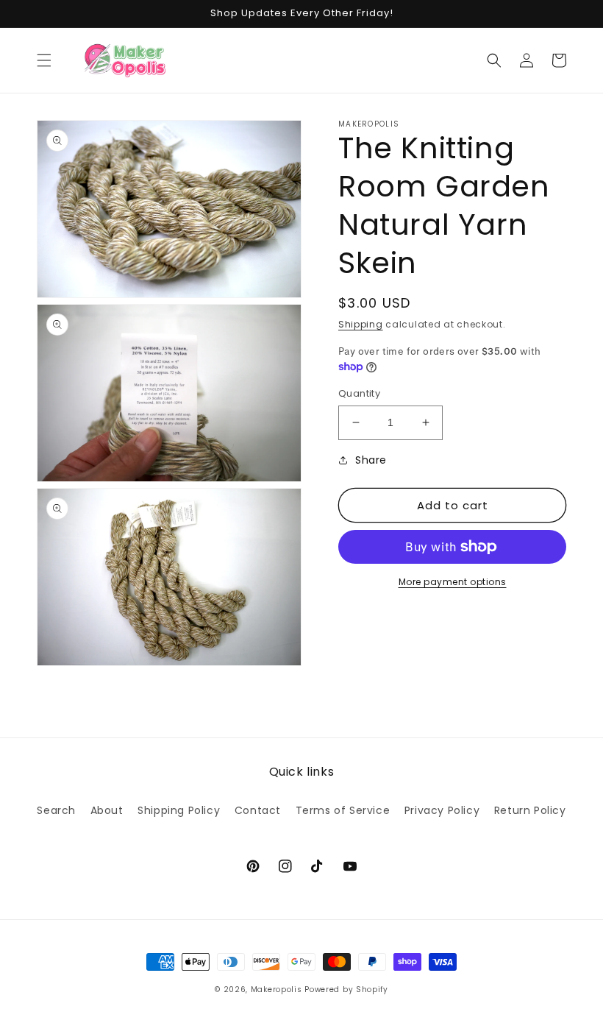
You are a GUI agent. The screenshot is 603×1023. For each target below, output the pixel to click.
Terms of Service (343, 810)
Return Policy (530, 810)
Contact (258, 810)
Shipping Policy (179, 810)
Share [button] (371, 460)
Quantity (359, 393)
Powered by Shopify (346, 989)
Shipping (360, 324)
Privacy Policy (441, 810)
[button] (44, 60)
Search (56, 810)
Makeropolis (276, 989)
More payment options (453, 582)
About (107, 810)
